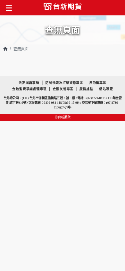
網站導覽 (106, 89)
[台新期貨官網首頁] (63, 7)
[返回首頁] (5, 49)
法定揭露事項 (29, 83)
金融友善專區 (63, 89)
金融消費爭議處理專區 (29, 89)
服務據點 (86, 89)
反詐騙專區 (97, 83)
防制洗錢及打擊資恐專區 (64, 83)
